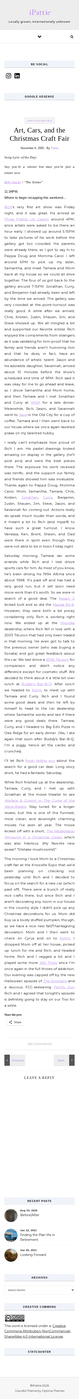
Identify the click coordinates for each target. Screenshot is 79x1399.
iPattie (40, 12)
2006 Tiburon (57, 659)
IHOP (35, 402)
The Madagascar (60, 831)
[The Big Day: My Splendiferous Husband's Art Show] (65, 1060)
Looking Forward (33, 1255)
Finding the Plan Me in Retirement (37, 1237)
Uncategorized (39, 120)
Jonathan (30, 497)
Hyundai (67, 623)
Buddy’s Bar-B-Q (37, 684)
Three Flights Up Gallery (26, 219)
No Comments (40, 1044)
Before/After (29, 1215)
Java (23, 415)
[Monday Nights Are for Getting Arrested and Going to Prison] (14, 1060)
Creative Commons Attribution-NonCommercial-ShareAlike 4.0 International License (37, 1331)
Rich (8, 207)
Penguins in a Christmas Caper (33, 837)
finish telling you (40, 761)
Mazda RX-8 (63, 605)
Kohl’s (37, 690)
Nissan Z (67, 598)
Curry (47, 497)
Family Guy (64, 987)
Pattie (54, 148)
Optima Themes (53, 1390)
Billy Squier (12, 182)
